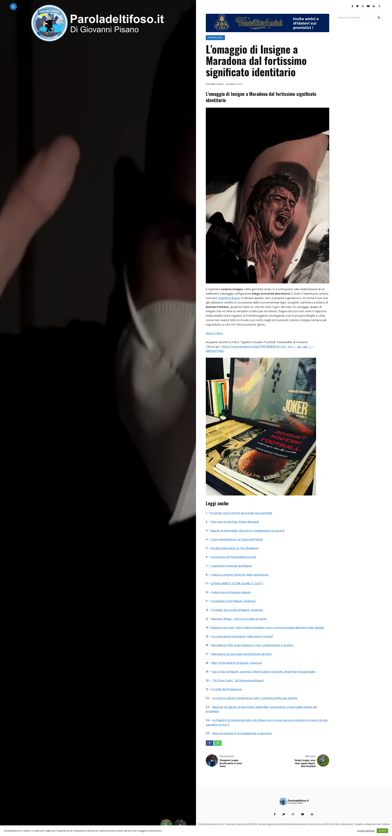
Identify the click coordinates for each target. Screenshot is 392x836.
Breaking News (215, 37)
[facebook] (209, 743)
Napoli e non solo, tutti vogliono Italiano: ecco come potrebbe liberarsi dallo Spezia (267, 627)
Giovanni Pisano (215, 84)
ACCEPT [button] (382, 830)
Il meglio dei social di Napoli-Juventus (237, 610)
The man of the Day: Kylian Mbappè (235, 522)
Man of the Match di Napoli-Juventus (236, 663)
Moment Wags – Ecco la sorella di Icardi (238, 619)
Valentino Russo (229, 298)
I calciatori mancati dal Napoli (231, 566)
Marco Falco (214, 333)
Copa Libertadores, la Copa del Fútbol (237, 539)
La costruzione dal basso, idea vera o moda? (242, 636)
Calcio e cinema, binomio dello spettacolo (240, 575)
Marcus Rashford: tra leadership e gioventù (242, 733)
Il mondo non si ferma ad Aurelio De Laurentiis (241, 513)
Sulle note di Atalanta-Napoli (231, 592)
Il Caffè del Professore (226, 689)
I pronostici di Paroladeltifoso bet (233, 557)
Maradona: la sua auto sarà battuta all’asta (241, 654)
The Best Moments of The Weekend (234, 548)
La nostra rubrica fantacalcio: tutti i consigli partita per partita (254, 698)
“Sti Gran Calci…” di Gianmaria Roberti (238, 680)
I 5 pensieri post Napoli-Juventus (233, 601)
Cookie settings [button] (365, 830)
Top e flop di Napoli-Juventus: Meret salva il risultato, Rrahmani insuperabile (263, 672)
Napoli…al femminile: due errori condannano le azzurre (247, 531)
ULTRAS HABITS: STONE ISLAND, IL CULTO (237, 583)
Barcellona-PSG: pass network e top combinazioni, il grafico (252, 645)
